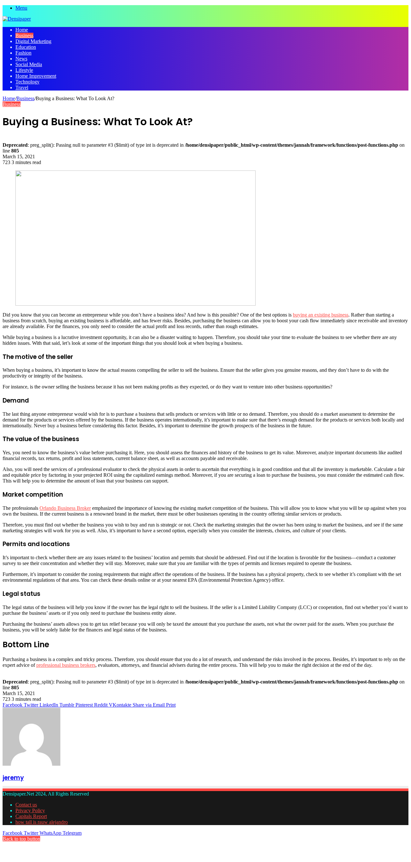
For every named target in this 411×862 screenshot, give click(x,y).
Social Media (28, 64)
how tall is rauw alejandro (41, 822)
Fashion (23, 53)
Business (24, 35)
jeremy (13, 777)
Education (25, 47)
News (21, 58)
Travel (21, 87)
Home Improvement (35, 76)
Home (21, 29)
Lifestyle (24, 70)
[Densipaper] (17, 19)
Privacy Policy (30, 810)
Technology (27, 81)
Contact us (26, 804)
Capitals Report (31, 816)
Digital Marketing (33, 41)
